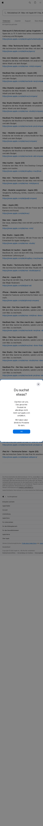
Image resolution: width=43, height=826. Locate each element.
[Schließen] (38, 384)
